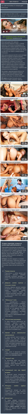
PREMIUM (24, 1)
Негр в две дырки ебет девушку (16, 16)
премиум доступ (17, 38)
